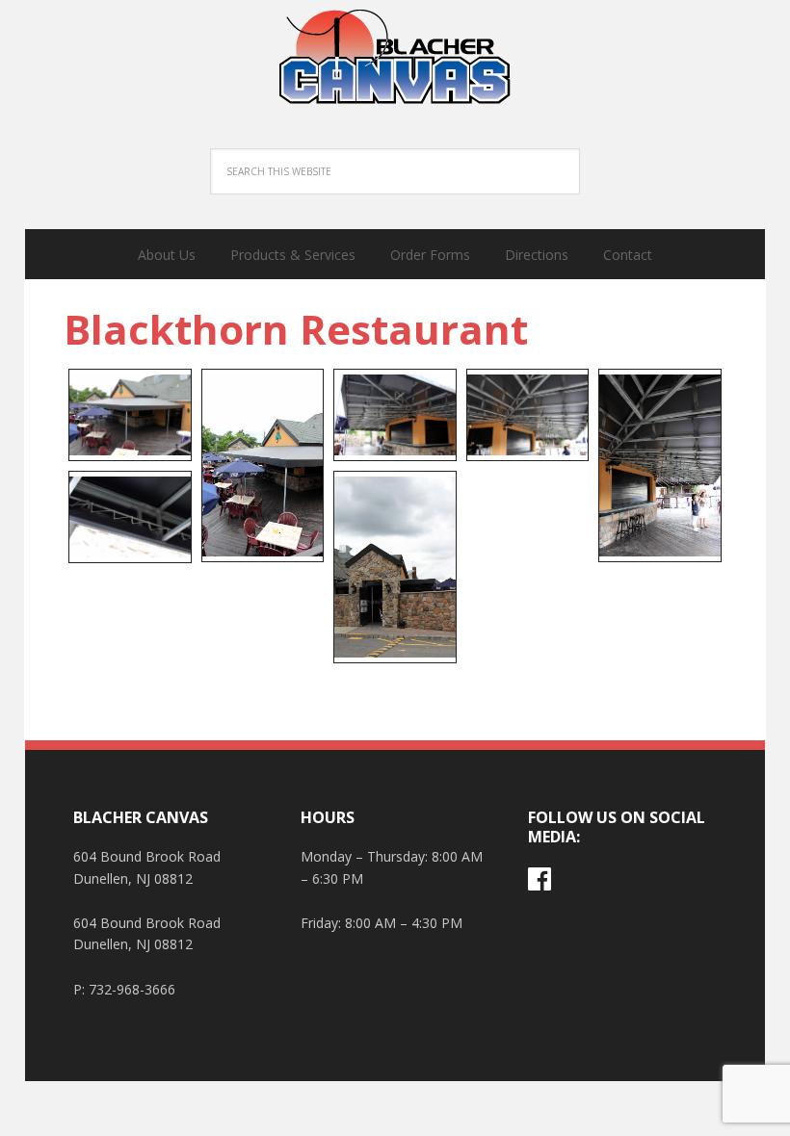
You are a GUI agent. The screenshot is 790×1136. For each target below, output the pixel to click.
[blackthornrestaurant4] (528, 414)
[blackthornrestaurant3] (395, 414)
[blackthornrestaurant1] (130, 414)
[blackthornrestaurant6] (130, 517)
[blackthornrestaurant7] (395, 567)
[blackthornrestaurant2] (263, 465)
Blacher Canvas (395, 58)
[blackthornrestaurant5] (660, 465)
